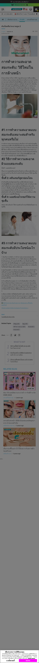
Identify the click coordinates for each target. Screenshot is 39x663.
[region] (19, 656)
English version (31, 658)
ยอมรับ (28, 660)
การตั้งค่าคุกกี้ (10, 660)
